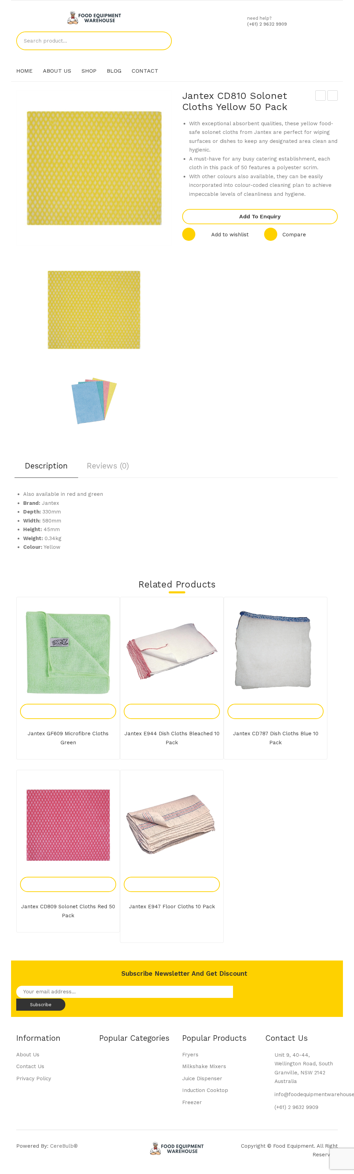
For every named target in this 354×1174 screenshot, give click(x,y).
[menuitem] (24, 71)
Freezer (192, 1102)
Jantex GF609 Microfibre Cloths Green (68, 738)
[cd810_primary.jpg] (93, 309)
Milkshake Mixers (204, 1066)
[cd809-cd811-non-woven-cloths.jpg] (94, 401)
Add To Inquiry (60, 703)
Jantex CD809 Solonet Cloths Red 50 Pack (321, 96)
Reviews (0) (108, 465)
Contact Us (30, 1066)
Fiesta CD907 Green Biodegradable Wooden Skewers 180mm (333, 96)
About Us (27, 1055)
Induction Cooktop (205, 1090)
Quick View (76, 703)
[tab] (46, 468)
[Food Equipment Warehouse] (94, 17)
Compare (294, 234)
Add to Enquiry (260, 216)
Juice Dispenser (202, 1078)
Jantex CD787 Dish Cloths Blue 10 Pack (275, 738)
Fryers (190, 1055)
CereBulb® (64, 1146)
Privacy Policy (33, 1078)
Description (46, 465)
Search (162, 40)
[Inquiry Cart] (260, 40)
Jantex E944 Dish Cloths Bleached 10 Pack (172, 738)
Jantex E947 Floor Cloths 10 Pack (172, 906)
